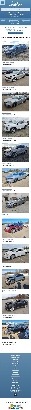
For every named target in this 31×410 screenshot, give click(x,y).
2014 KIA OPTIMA (6, 214)
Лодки (15, 368)
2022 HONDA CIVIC (6, 113)
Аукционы (15, 380)
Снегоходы (15, 365)
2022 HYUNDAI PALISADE (7, 138)
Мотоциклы (15, 361)
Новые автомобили (15, 355)
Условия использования (20, 402)
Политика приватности (10, 402)
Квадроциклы (15, 363)
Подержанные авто (16, 357)
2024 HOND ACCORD (7, 189)
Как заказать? (15, 378)
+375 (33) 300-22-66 (17, 14)
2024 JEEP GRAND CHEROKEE (8, 62)
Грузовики (15, 372)
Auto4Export (15, 4)
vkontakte (15, 394)
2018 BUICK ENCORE (6, 163)
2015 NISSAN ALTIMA (7, 265)
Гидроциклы (15, 370)
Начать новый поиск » (15, 33)
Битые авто (15, 359)
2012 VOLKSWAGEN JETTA (8, 87)
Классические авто (15, 376)
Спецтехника (15, 374)
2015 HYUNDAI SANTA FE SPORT (9, 315)
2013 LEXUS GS (5, 340)
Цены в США (15, 382)
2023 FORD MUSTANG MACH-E (9, 290)
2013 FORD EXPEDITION (7, 239)
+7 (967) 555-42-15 (17, 12)
